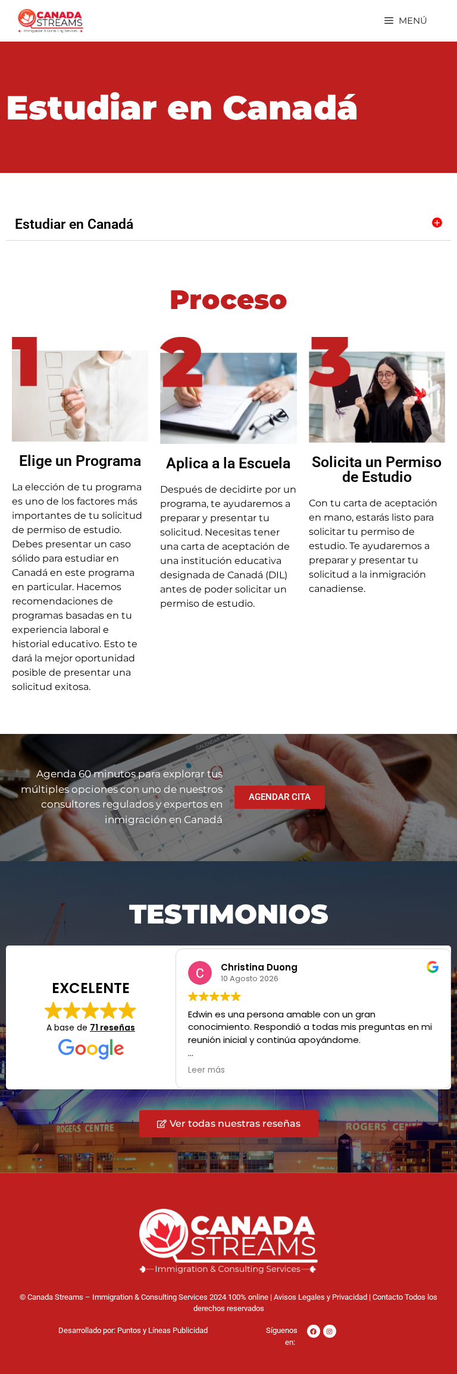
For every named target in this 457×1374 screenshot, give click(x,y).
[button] (228, 225)
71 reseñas (112, 1027)
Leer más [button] (206, 1070)
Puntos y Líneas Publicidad (162, 1330)
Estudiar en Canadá (74, 224)
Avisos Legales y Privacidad (320, 1297)
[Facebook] (313, 1331)
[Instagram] (329, 1331)
